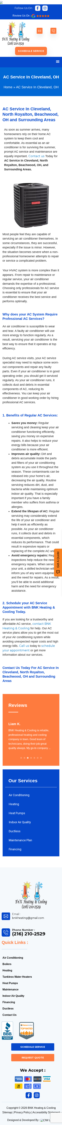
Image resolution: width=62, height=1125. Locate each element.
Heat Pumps (17, 813)
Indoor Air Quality (20, 822)
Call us (24, 646)
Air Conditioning (19, 795)
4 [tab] (31, 758)
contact (38, 624)
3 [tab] (27, 758)
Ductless (15, 831)
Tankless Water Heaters (17, 976)
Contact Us (11, 668)
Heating (14, 804)
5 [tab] (34, 758)
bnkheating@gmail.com (28, 918)
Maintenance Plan (20, 840)
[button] (57, 61)
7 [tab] (41, 758)
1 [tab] (21, 758)
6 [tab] (37, 758)
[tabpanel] (31, 736)
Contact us (36, 156)
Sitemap (7, 1112)
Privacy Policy (22, 1112)
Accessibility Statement (46, 1112)
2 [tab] (24, 758)
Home (8, 87)
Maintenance (10, 989)
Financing (15, 849)
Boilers (6, 964)
